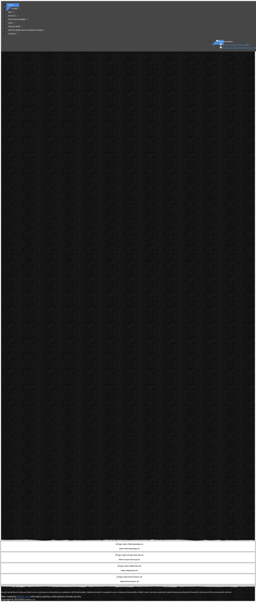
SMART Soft (23, 596)
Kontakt (12, 34)
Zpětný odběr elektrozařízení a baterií (25, 30)
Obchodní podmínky (17, 19)
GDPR (10, 23)
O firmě (14, 8)
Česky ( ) (244, 44)
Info (10, 12)
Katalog (12, 16)
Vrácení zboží (14, 26)
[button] (224, 41)
